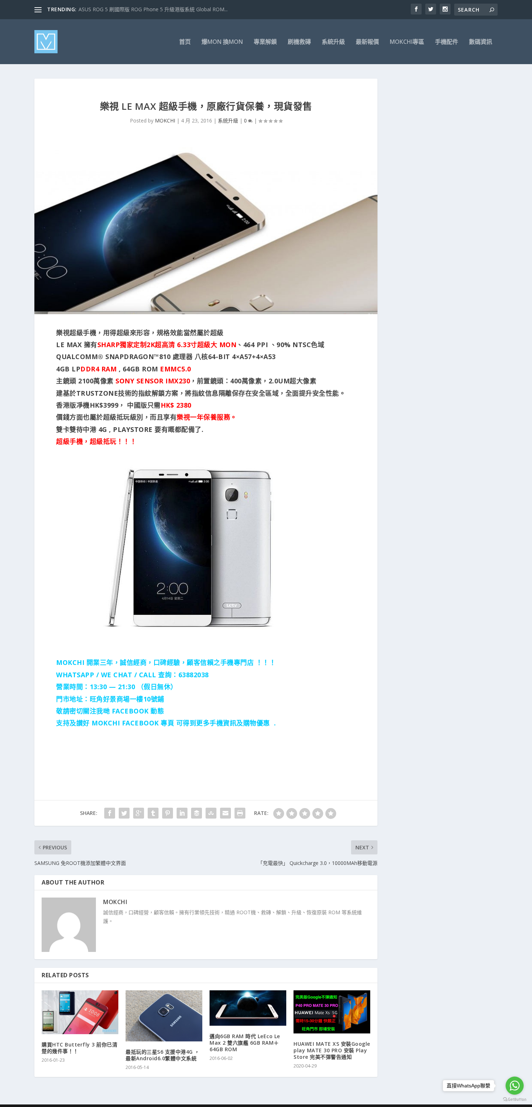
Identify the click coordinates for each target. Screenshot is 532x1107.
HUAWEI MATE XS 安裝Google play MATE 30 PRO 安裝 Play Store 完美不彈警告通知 (332, 1050)
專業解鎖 (265, 42)
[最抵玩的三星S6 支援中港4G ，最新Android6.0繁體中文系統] (164, 1015)
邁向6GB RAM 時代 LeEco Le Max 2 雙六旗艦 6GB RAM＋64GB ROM (245, 1043)
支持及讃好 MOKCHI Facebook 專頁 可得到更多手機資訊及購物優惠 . (166, 723)
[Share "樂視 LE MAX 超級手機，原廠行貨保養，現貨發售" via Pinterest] (167, 813)
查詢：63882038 (183, 674)
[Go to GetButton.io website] (514, 1099)
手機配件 (446, 42)
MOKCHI (165, 120)
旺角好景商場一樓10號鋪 (127, 699)
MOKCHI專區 (407, 42)
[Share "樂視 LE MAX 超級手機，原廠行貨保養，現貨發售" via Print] (240, 813)
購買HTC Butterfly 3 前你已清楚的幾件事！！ (79, 1047)
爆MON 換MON (222, 42)
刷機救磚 (299, 42)
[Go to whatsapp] (515, 1086)
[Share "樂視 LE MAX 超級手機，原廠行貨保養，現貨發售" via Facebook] (109, 813)
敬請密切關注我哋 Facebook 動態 (110, 711)
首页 (185, 42)
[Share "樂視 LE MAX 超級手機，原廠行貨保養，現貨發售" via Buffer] (196, 813)
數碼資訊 (480, 42)
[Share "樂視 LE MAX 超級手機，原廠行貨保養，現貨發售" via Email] (225, 813)
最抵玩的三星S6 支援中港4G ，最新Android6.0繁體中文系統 (163, 1055)
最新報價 (367, 42)
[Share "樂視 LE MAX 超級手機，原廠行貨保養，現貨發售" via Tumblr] (153, 813)
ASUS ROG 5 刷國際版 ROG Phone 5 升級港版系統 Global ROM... (153, 9)
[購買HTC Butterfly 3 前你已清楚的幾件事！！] (80, 1012)
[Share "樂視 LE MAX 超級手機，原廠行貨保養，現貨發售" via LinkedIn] (182, 813)
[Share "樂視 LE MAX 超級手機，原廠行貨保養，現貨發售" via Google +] (138, 813)
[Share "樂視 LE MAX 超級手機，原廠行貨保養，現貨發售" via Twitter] (124, 813)
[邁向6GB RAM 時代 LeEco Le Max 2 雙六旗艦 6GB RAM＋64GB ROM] (248, 1008)
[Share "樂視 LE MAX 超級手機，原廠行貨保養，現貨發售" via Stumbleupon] (211, 813)
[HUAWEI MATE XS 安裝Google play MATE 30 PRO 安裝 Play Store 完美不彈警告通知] (332, 1011)
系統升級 (333, 42)
